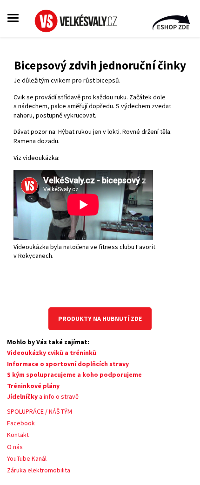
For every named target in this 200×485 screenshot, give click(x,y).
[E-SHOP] (172, 24)
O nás (15, 447)
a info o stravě (43, 396)
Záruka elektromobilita (38, 470)
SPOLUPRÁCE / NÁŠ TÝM (39, 411)
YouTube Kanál (27, 458)
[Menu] (13, 18)
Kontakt (18, 434)
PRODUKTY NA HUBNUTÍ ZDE (100, 318)
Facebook (21, 423)
